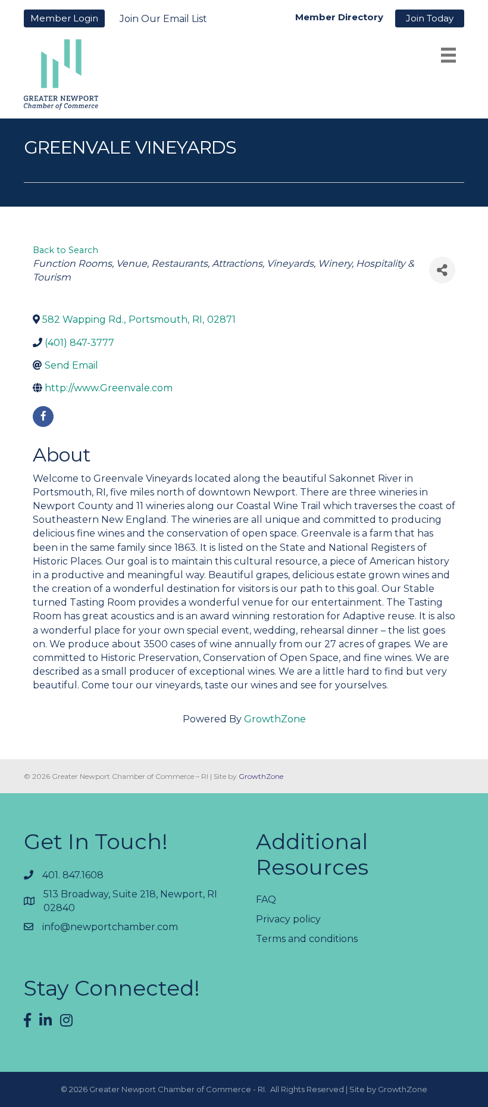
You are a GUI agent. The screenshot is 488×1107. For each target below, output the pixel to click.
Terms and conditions (307, 938)
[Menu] (448, 55)
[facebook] (43, 416)
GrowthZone (275, 719)
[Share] (442, 270)
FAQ (266, 899)
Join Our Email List (163, 18)
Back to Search (65, 250)
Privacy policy (288, 919)
